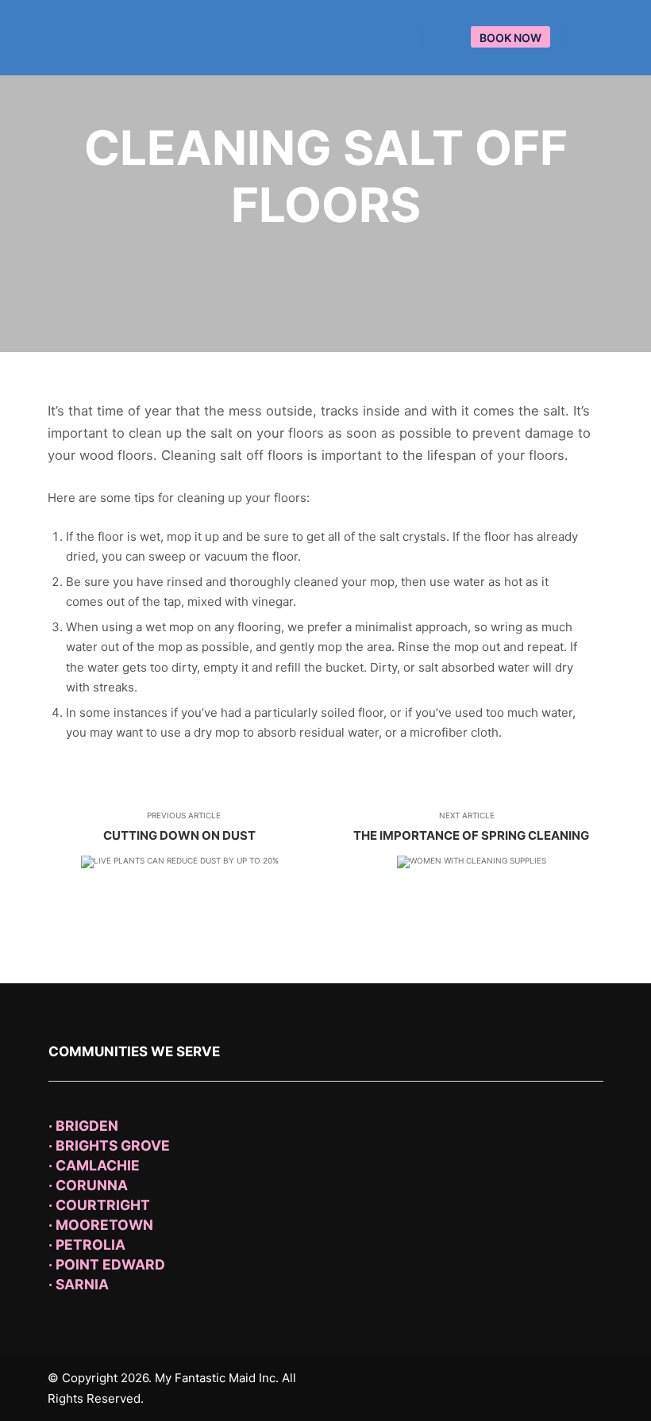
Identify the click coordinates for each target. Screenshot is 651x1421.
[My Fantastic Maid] (111, 37)
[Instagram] (609, 38)
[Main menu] (448, 39)
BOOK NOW (510, 37)
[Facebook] (585, 38)
